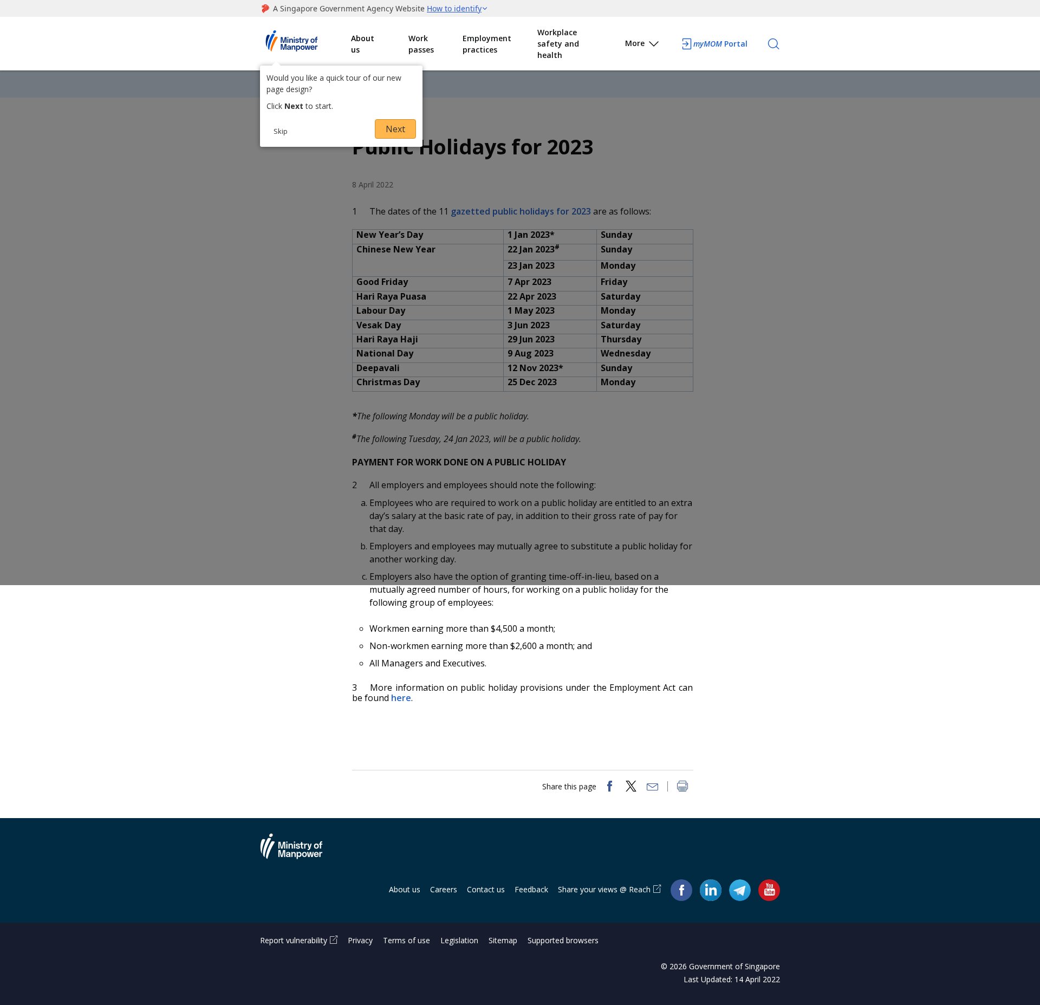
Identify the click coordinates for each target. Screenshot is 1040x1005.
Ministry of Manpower (299, 852)
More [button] (635, 43)
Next (395, 129)
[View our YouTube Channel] (769, 890)
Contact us (486, 889)
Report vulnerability (293, 940)
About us (362, 44)
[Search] (773, 43)
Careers (443, 889)
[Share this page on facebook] (609, 787)
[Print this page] (682, 787)
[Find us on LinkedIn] (711, 890)
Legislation (459, 940)
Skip (281, 131)
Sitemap (503, 940)
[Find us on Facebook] (681, 890)
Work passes (421, 44)
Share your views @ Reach (604, 889)
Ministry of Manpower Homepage (305, 44)
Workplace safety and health (558, 43)
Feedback (531, 889)
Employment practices (487, 44)
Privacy (360, 940)
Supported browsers (563, 940)
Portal (720, 43)
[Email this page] (653, 787)
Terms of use (406, 940)
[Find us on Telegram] (740, 890)
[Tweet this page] (631, 787)
